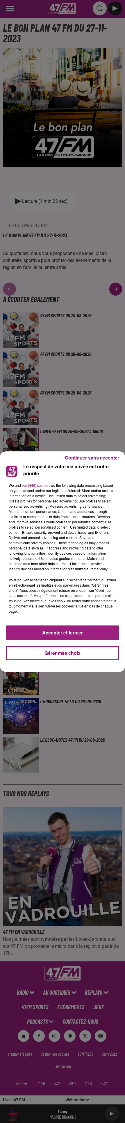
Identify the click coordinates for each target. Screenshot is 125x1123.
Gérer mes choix (62, 653)
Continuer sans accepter (92, 457)
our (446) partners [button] (36, 485)
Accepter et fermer (62, 632)
